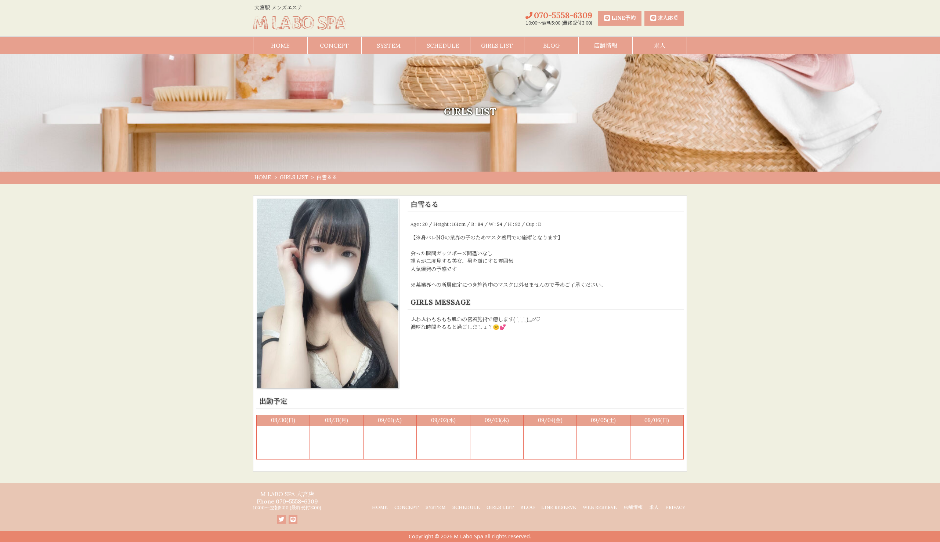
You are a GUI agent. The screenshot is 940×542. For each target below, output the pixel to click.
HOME (280, 45)
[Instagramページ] (281, 519)
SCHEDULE (443, 45)
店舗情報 (605, 45)
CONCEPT (334, 45)
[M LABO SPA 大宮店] (300, 23)
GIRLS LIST (497, 45)
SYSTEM (389, 45)
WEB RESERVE (600, 507)
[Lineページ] (293, 519)
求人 (660, 45)
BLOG (551, 45)
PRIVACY (675, 507)
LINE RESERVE (558, 507)
